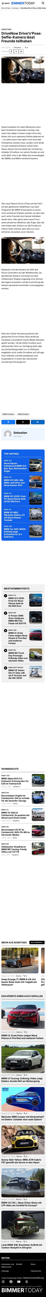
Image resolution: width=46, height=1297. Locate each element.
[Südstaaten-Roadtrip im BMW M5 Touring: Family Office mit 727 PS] (38, 848)
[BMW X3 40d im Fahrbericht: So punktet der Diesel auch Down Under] (38, 814)
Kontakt (19, 1264)
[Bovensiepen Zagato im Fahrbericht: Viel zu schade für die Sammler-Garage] (38, 797)
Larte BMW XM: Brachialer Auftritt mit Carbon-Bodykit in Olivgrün (21, 1246)
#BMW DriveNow (8, 414)
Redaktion (16, 787)
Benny (15, 804)
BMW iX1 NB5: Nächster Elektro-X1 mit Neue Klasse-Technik (14, 516)
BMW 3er (8, 526)
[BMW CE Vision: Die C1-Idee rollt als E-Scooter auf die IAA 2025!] (35, 672)
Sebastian (17, 47)
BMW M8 (12, 613)
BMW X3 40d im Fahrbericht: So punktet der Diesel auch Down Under (15, 815)
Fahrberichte (36, 1271)
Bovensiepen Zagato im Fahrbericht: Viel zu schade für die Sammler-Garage (15, 798)
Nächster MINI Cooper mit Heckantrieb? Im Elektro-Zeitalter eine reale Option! (22, 1118)
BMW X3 (4, 810)
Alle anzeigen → (37, 942)
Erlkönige (5, 1271)
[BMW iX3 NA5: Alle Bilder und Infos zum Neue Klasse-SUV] (35, 482)
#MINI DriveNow (23, 414)
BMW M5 (5, 827)
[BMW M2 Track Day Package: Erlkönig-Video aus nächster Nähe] (35, 654)
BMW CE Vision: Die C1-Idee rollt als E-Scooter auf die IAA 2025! (17, 674)
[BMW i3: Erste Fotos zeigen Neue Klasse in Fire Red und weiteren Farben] (35, 635)
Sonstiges (15, 8)
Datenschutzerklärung (33, 1278)
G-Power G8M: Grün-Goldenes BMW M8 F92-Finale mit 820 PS (17, 619)
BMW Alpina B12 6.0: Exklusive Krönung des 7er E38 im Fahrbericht (15, 781)
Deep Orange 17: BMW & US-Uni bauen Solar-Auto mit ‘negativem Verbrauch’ (19, 982)
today (23, 3)
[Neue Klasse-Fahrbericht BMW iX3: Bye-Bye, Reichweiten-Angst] (35, 465)
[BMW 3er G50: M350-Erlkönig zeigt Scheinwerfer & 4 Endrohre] (35, 531)
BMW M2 (12, 650)
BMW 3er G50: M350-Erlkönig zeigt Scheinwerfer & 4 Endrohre (15, 533)
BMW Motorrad (15, 667)
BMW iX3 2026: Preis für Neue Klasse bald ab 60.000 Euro (15, 499)
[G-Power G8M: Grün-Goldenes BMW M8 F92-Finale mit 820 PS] (35, 617)
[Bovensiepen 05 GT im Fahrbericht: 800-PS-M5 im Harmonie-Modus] (38, 831)
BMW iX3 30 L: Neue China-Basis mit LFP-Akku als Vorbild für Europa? (21, 1204)
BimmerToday (5, 8)
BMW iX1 (7, 509)
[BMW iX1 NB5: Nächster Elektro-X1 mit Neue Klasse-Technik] (35, 514)
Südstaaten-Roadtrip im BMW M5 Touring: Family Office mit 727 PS (14, 849)
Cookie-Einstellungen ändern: (12, 1278)
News (33, 1264)
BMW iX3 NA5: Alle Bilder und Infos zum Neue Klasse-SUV (14, 483)
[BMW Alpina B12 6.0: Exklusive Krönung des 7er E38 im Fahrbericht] (38, 780)
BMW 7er (5, 776)
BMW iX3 (8, 460)
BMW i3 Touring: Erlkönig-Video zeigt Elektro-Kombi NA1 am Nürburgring (21, 1079)
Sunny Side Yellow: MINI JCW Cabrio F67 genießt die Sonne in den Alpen (21, 1161)
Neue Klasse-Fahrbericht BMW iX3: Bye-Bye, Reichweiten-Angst (16, 467)
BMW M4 (5, 793)
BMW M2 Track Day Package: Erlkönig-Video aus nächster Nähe (18, 657)
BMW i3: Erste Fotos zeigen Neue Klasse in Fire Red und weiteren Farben (17, 638)
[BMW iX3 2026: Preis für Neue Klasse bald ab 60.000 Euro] (35, 498)
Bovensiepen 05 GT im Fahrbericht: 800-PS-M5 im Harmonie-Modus (15, 832)
